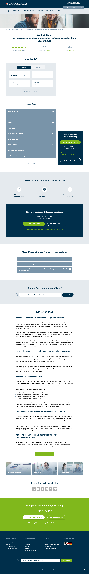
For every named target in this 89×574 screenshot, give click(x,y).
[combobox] (40, 295)
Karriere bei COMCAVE (30, 550)
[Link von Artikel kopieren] (55, 489)
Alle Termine (25, 75)
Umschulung (9, 544)
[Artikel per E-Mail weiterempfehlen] (38, 489)
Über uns (27, 542)
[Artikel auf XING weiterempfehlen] (50, 489)
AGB (39, 570)
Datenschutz (34, 570)
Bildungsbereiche (10, 546)
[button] (73, 7)
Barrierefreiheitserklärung (59, 570)
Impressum (26, 570)
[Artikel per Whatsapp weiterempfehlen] (34, 489)
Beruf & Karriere (48, 546)
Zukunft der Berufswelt (50, 548)
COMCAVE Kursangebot (12, 548)
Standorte (27, 544)
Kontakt (27, 548)
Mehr (49, 84)
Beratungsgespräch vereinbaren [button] (44, 453)
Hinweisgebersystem (47, 570)
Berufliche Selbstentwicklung (51, 544)
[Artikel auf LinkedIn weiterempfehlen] (46, 489)
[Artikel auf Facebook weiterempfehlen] (42, 489)
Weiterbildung (9, 542)
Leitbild (27, 546)
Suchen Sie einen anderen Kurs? (45, 288)
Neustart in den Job (49, 542)
